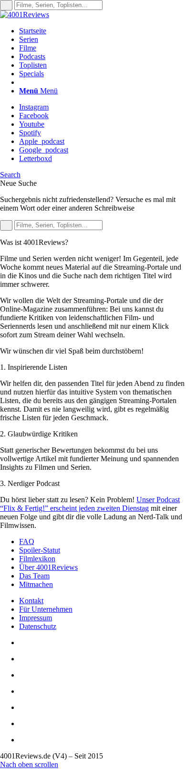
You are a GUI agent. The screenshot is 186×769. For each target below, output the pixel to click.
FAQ (26, 541)
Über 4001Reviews (48, 567)
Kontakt (31, 601)
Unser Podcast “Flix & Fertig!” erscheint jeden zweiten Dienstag (90, 504)
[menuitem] (102, 31)
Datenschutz (37, 626)
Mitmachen (36, 584)
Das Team (34, 576)
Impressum (35, 618)
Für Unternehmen (45, 609)
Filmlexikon (37, 559)
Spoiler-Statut (39, 550)
